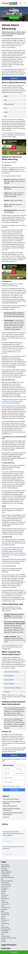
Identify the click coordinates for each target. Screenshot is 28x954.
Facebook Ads (5, 874)
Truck (2, 934)
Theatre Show (5, 915)
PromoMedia (5, 870)
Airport (3, 916)
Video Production (6, 886)
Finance (3, 900)
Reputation (4, 909)
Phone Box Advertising (7, 877)
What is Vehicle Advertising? (11, 799)
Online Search (5, 920)
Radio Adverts (5, 927)
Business (3, 891)
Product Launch (5, 907)
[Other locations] (20, 3)
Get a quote (14, 952)
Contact (3, 941)
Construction (5, 895)
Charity (3, 893)
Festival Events (5, 899)
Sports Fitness (5, 913)
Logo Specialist (5, 875)
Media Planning (5, 866)
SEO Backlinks (5, 882)
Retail (2, 911)
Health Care (4, 902)
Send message (14, 790)
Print (2, 925)
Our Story (4, 868)
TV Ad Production (6, 884)
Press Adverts (5, 923)
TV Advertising (5, 936)
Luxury (3, 906)
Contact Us (14, 78)
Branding (3, 890)
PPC (2, 879)
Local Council (5, 904)
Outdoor (3, 922)
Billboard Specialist (6, 872)
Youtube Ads (4, 888)
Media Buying (5, 865)
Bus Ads (3, 918)
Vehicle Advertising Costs (10, 806)
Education (4, 897)
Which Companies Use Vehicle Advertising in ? (11, 809)
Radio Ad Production (7, 881)
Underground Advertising (8, 938)
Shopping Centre (6, 929)
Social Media (4, 931)
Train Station (4, 932)
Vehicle (3, 939)
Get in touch (14, 17)
